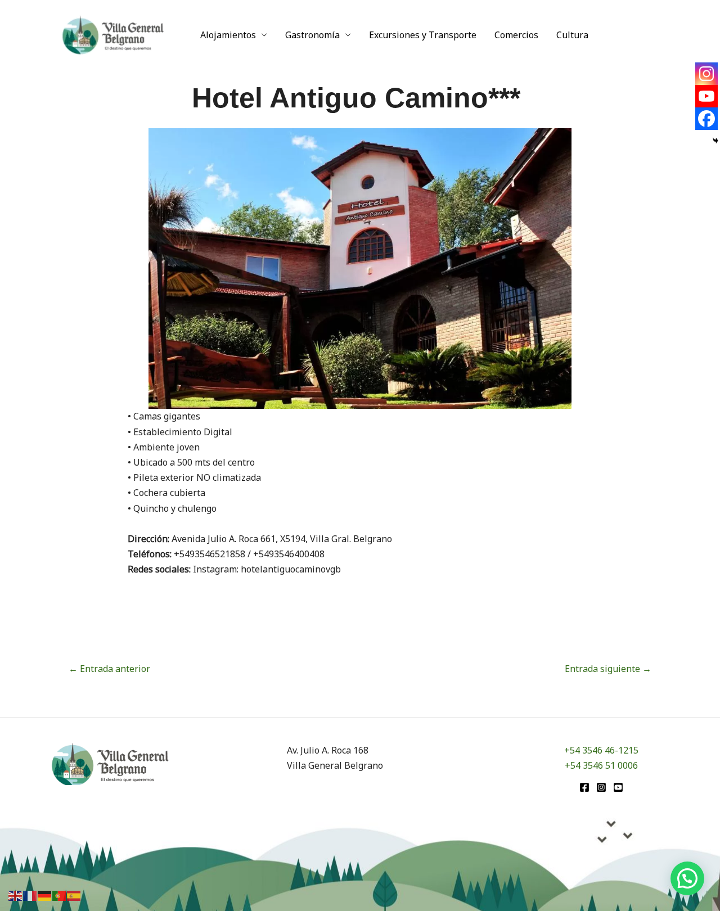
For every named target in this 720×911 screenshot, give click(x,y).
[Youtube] (706, 96)
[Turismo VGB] (113, 34)
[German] (45, 895)
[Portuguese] (59, 895)
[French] (30, 895)
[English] (15, 895)
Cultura (572, 35)
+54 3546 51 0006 (601, 765)
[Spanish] (74, 895)
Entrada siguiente (608, 668)
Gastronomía (312, 35)
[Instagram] (706, 73)
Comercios (516, 35)
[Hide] (715, 140)
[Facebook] (706, 118)
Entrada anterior (109, 668)
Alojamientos (228, 35)
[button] (687, 878)
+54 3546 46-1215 (601, 750)
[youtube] (618, 787)
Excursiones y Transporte (422, 35)
